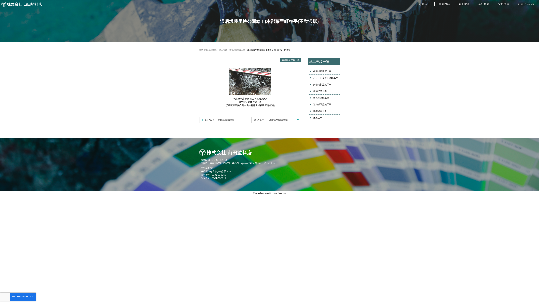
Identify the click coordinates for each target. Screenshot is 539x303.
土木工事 (317, 118)
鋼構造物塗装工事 (322, 84)
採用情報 (503, 4)
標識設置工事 (320, 111)
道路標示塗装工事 (322, 104)
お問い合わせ (526, 4)
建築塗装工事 (320, 91)
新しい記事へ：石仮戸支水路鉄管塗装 (271, 120)
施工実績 (464, 4)
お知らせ (424, 4)
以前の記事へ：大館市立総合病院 (219, 120)
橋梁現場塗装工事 (291, 60)
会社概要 (484, 4)
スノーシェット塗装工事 (325, 78)
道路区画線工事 (321, 98)
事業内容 (444, 4)
